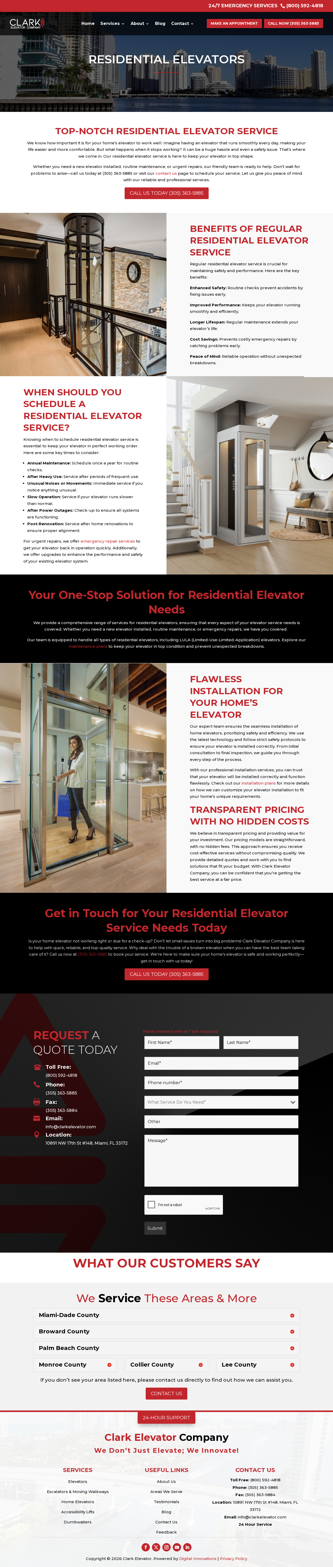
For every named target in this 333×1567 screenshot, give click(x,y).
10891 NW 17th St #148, (255, 1502)
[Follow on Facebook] (146, 1547)
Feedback (166, 1532)
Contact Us (166, 1393)
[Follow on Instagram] (166, 1547)
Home (88, 23)
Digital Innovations (197, 1558)
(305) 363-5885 (92, 954)
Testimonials (166, 1501)
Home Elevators (77, 1501)
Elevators (77, 1481)
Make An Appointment (234, 23)
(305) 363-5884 (62, 1110)
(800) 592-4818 (61, 1075)
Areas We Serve (166, 1491)
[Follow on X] (156, 1547)
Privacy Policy (233, 1558)
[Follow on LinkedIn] (187, 1547)
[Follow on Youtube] (177, 1547)
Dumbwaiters (78, 1521)
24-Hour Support (166, 1418)
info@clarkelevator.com (71, 1126)
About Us (166, 1481)
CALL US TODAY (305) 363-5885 (166, 193)
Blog (160, 23)
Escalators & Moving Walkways (78, 1491)
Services (110, 23)
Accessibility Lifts (77, 1511)
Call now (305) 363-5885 (293, 23)
